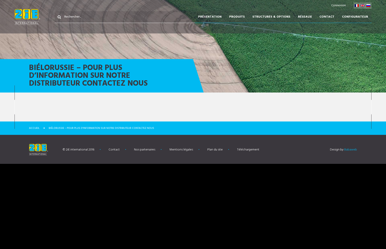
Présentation (210, 16)
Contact (326, 16)
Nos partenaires (144, 149)
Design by (343, 149)
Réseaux (305, 16)
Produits (237, 16)
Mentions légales (181, 149)
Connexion (338, 5)
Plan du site (215, 149)
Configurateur (355, 16)
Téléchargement (248, 149)
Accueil (34, 128)
